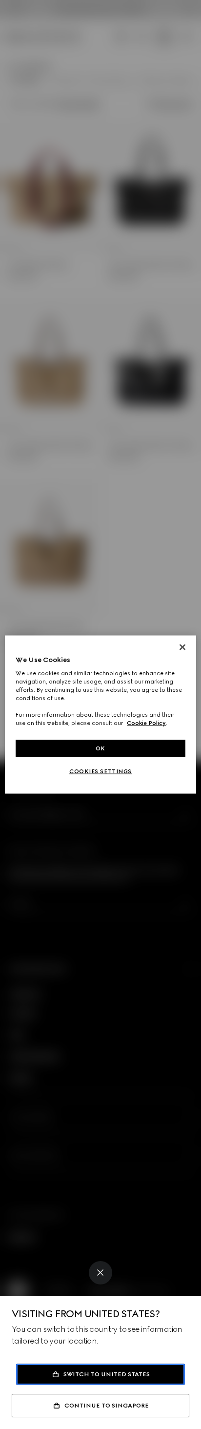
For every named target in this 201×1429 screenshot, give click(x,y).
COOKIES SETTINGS (100, 771)
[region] (100, 714)
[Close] (100, 1272)
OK (100, 748)
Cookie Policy (146, 723)
